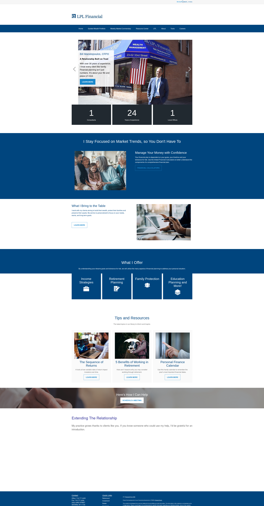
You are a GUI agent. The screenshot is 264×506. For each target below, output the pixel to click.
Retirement (106, 498)
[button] (80, 28)
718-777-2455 (81, 498)
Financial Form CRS (130, 497)
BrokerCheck (158, 500)
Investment (106, 501)
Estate (104, 503)
